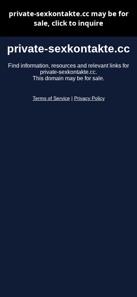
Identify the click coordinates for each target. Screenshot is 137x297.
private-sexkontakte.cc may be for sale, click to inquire (69, 18)
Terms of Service (51, 98)
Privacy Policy (89, 98)
